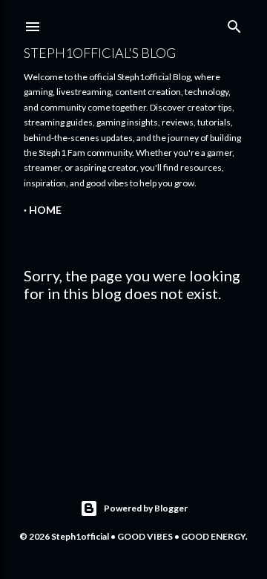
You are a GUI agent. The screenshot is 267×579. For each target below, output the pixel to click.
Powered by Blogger (146, 508)
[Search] (234, 23)
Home (45, 209)
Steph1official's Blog (100, 53)
